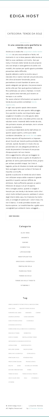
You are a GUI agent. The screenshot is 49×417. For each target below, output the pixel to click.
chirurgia (30, 320)
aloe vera (11, 308)
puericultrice (31, 361)
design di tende (14, 333)
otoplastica (31, 353)
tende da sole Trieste (29, 373)
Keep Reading (14, 216)
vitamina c (35, 378)
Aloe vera (25, 233)
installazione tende (29, 337)
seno (19, 365)
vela (25, 378)
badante (29, 312)
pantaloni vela (13, 357)
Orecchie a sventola (25, 261)
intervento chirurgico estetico (19, 341)
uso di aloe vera (14, 378)
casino (38, 312)
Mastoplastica (25, 257)
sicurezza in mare (31, 365)
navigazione (28, 349)
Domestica (25, 247)
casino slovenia (14, 316)
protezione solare (15, 361)
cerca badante (29, 316)
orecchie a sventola (15, 353)
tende (29, 369)
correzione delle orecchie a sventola (22, 329)
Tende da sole (25, 42)
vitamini (11, 382)
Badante (25, 237)
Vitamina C (25, 285)
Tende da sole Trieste (25, 280)
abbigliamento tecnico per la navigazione (23, 304)
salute (10, 365)
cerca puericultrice (15, 320)
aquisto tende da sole (27, 308)
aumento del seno (14, 312)
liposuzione (12, 345)
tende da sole (31, 135)
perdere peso (28, 357)
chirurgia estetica (15, 325)
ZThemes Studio (36, 408)
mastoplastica (26, 345)
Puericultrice (25, 271)
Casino (25, 242)
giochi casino (13, 337)
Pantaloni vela (25, 266)
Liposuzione (25, 252)
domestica (27, 333)
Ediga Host (24, 16)
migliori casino (13, 349)
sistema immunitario (15, 369)
